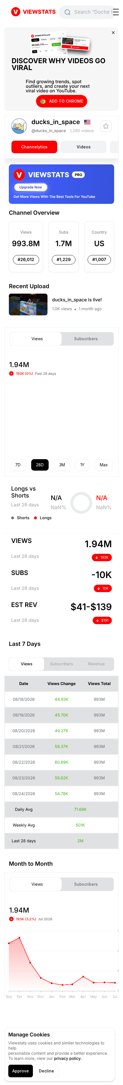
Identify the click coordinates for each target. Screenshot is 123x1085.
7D (18, 464)
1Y (82, 464)
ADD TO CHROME (66, 101)
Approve (20, 1070)
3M (62, 464)
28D (40, 464)
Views (37, 339)
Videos (84, 146)
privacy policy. (68, 1058)
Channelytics (34, 146)
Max (104, 464)
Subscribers (86, 339)
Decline (46, 1070)
